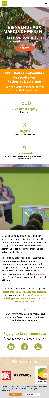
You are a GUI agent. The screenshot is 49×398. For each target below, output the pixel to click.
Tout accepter (15, 394)
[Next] (45, 375)
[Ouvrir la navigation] (46, 4)
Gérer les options (32, 394)
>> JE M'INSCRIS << (24, 48)
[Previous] (3, 375)
